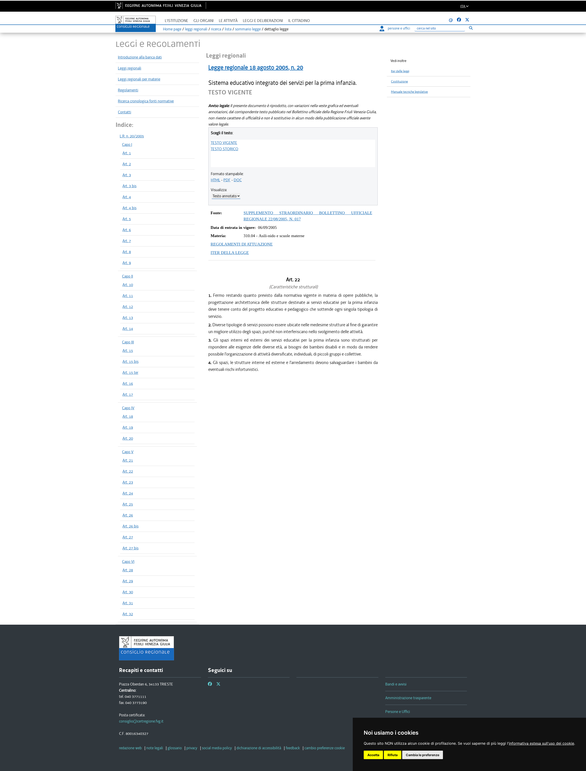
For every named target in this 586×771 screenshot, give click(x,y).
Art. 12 (127, 306)
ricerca (216, 29)
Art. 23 (127, 482)
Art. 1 (126, 152)
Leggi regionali (129, 68)
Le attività (228, 20)
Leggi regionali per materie (139, 79)
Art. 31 (127, 602)
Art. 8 (126, 251)
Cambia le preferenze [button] (422, 755)
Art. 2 (126, 163)
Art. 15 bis (130, 361)
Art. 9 (126, 262)
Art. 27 (127, 537)
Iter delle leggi (400, 71)
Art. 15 (127, 350)
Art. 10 (127, 284)
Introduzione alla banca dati (140, 57)
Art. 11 (127, 295)
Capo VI (128, 561)
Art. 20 (127, 438)
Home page (172, 29)
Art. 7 (126, 240)
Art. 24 (127, 493)
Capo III (128, 342)
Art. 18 (127, 416)
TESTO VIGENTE (224, 142)
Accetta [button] (373, 755)
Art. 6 (126, 229)
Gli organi (203, 20)
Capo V (127, 451)
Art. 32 (127, 613)
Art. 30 (127, 591)
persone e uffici (399, 28)
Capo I (127, 144)
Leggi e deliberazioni (263, 20)
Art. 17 (127, 394)
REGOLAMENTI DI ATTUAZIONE (242, 244)
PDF (227, 179)
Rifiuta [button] (393, 755)
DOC (238, 179)
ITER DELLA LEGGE (230, 252)
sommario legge (248, 29)
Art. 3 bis (129, 185)
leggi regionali (196, 29)
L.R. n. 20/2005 (132, 136)
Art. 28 (127, 570)
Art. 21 (127, 460)
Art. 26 (127, 515)
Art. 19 (127, 427)
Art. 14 (127, 328)
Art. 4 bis (129, 207)
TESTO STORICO (224, 148)
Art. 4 (126, 196)
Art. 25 (127, 504)
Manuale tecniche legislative (409, 92)
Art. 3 (126, 174)
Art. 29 (127, 581)
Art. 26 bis (130, 526)
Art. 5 (126, 218)
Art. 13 (127, 317)
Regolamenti (128, 90)
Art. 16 (127, 383)
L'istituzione (176, 20)
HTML (215, 179)
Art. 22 (127, 471)
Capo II (127, 276)
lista (228, 29)
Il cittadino (299, 20)
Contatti (124, 112)
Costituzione (399, 81)
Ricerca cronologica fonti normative (146, 101)
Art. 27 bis (130, 548)
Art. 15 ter (130, 372)
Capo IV (128, 407)
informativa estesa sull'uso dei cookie (541, 743)
